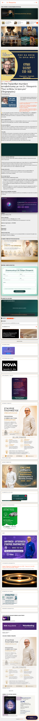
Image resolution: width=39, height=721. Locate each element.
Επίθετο (21, 274)
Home (2, 81)
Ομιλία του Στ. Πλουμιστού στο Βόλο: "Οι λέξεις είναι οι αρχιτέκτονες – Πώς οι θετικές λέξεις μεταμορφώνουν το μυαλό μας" (10, 334)
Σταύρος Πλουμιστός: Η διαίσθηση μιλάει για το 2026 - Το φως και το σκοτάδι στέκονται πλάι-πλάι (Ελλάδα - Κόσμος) (18, 567)
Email (4, 278)
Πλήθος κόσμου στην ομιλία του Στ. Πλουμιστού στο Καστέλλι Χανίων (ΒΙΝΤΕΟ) (28, 335)
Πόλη (21, 278)
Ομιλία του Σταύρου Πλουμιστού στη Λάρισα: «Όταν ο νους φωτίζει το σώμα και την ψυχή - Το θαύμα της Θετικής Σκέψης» (28, 110)
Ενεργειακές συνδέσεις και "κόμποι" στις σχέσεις (21, 22)
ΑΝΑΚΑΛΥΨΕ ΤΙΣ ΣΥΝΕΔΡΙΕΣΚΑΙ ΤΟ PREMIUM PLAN (19, 398)
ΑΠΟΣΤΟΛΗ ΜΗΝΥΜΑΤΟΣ (19, 291)
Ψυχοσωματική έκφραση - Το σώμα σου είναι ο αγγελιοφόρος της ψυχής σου (11, 41)
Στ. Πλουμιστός (11, 2)
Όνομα (4, 274)
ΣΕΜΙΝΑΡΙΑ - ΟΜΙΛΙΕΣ (8, 81)
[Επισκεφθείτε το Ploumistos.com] (7, 13)
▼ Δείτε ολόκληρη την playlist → (15, 500)
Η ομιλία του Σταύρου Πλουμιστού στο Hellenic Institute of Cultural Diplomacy (28, 103)
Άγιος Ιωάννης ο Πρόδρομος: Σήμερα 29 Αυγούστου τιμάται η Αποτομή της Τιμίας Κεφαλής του (29, 33)
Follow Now (8, 353)
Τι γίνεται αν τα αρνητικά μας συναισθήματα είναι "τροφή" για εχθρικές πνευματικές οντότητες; (25, 41)
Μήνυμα (4, 282)
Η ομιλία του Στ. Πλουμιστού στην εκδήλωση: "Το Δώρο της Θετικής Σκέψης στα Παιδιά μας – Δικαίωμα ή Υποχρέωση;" (28, 106)
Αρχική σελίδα (11, 690)
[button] (19, 387)
